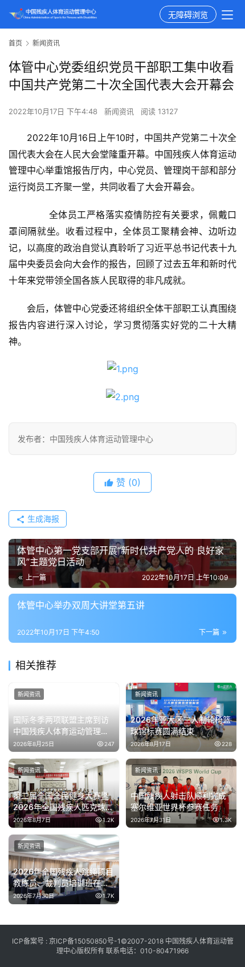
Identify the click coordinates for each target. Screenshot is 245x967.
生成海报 (42, 518)
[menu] (227, 15)
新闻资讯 (119, 111)
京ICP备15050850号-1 (85, 941)
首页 (15, 43)
